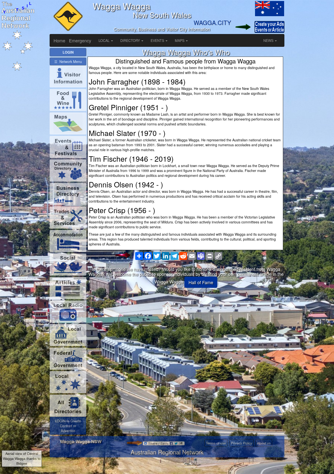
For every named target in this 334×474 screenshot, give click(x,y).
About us (264, 443)
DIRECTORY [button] (130, 40)
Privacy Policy (241, 443)
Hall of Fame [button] (201, 282)
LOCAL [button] (105, 40)
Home (59, 40)
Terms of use (216, 443)
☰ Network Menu (68, 61)
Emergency (80, 40)
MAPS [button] (180, 40)
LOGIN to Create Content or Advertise (68, 425)
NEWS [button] (268, 40)
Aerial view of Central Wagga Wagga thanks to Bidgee (22, 458)
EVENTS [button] (158, 40)
